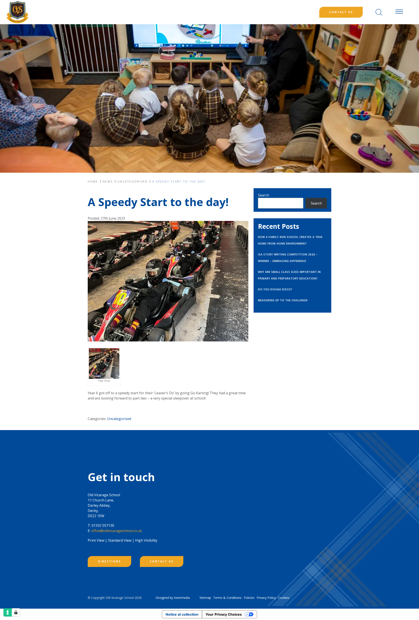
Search (263, 195)
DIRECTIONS (109, 561)
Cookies (283, 598)
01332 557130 (103, 525)
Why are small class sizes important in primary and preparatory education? (289, 275)
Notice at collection (182, 614)
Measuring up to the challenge (283, 300)
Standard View (119, 540)
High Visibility (146, 540)
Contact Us (341, 12)
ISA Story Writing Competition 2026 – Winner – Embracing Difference (288, 258)
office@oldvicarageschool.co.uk (116, 530)
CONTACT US (161, 561)
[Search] (379, 12)
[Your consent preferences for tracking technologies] (16, 612)
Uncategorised (119, 418)
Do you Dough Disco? (275, 289)
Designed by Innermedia (173, 598)
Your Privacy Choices (224, 614)
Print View (96, 540)
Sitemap (205, 598)
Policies (249, 598)
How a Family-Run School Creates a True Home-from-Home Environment (290, 240)
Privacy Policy (266, 598)
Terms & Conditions (227, 598)
